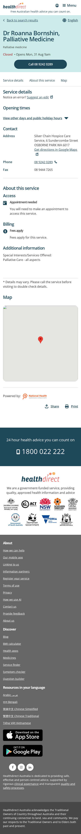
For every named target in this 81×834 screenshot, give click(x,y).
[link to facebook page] (12, 767)
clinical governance (26, 784)
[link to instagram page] (21, 767)
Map (64, 80)
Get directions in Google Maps (55, 150)
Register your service (16, 578)
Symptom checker (14, 672)
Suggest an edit (38, 97)
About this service (42, 80)
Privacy (7, 592)
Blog (5, 636)
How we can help (13, 550)
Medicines (9, 658)
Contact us (9, 606)
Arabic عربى (10, 695)
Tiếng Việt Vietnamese (17, 723)
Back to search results (22, 20)
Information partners (16, 571)
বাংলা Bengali (10, 702)
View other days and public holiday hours (32, 118)
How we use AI (12, 599)
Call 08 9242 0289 (40, 64)
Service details (13, 80)
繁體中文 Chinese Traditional (21, 716)
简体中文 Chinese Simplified (20, 709)
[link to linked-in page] (30, 767)
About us (8, 620)
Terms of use (11, 585)
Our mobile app (13, 557)
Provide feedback (14, 613)
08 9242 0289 (43, 162)
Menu (71, 5)
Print (74, 406)
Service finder (11, 665)
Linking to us (11, 564)
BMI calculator (12, 644)
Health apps (10, 651)
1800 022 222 (42, 451)
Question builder (13, 679)
